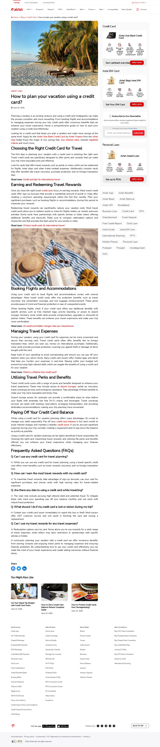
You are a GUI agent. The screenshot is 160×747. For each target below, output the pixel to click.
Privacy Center (85, 636)
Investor (83, 668)
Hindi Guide (108, 229)
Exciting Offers (16, 677)
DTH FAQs (49, 668)
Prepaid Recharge (17, 640)
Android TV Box (120, 650)
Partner (82, 650)
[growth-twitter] (110, 726)
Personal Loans (16, 659)
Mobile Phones (110, 241)
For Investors (48, 3)
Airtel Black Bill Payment (20, 654)
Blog (22, 17)
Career (82, 640)
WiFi (104, 253)
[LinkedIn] (24, 568)
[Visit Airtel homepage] (13, 727)
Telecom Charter (86, 677)
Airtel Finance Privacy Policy (21, 709)
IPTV (132, 235)
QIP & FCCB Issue (17, 696)
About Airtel (84, 659)
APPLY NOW (137, 62)
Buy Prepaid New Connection (125, 640)
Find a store (50, 631)
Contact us (49, 700)
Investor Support (86, 673)
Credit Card (31, 17)
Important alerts (17, 737)
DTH (141, 211)
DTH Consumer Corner (54, 682)
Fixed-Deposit (129, 217)
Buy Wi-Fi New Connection (124, 631)
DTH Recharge (16, 650)
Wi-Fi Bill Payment (18, 636)
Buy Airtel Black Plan (122, 645)
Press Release (85, 663)
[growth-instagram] (114, 726)
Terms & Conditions (18, 700)
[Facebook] (13, 568)
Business (83, 654)
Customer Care (51, 645)
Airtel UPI (107, 205)
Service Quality (127, 9)
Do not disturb (51, 691)
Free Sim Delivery (17, 682)
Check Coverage (52, 636)
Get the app (36, 726)
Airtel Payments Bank (19, 673)
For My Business (31, 3)
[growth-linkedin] (102, 726)
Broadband (123, 205)
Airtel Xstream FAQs (53, 677)
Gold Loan (132, 223)
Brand (82, 631)
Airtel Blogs (15, 714)
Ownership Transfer (53, 650)
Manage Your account (53, 654)
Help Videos (50, 696)
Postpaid (106, 247)
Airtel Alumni (85, 645)
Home (15, 17)
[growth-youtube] (106, 726)
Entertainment (109, 217)
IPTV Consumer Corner (54, 686)
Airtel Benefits (125, 192)
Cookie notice (41, 737)
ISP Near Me (50, 659)
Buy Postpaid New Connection (125, 636)
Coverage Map (113, 9)
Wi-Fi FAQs (50, 663)
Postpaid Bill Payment (19, 645)
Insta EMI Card (127, 229)
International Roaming (113, 235)
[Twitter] (19, 568)
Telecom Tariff (16, 686)
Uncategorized (137, 247)
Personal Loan (130, 241)
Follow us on (90, 726)
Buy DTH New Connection (124, 654)
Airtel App (107, 192)
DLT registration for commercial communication (64, 737)
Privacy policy (29, 737)
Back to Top (138, 726)
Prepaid (121, 247)
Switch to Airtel (120, 659)
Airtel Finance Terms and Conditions (24, 705)
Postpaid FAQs (51, 673)
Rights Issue (15, 691)
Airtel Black (108, 199)
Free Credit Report (112, 223)
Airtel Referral (127, 199)
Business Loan (109, 211)
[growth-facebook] (98, 726)
